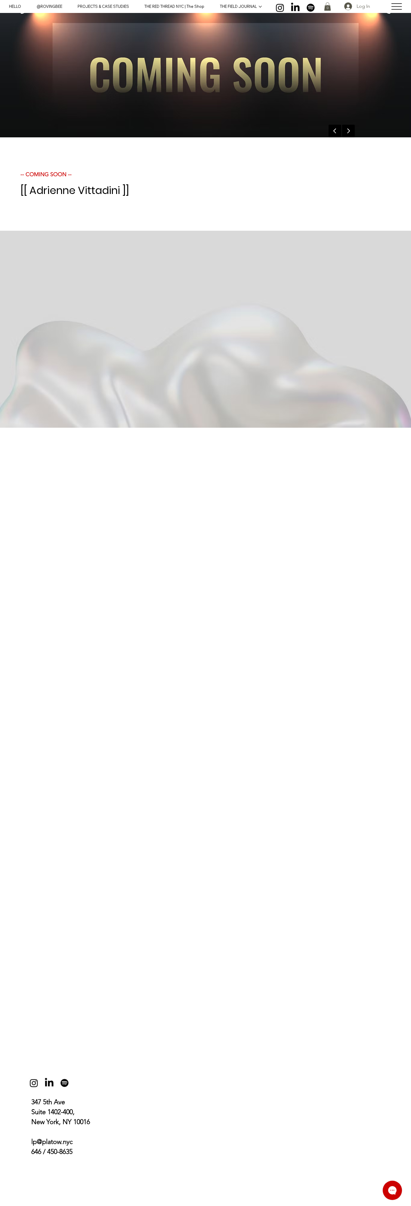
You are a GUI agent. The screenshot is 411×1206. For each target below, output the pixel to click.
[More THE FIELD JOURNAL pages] (260, 6)
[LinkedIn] (295, 7)
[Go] (348, 131)
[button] (327, 6)
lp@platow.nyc (52, 1142)
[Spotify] (310, 7)
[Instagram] (280, 7)
